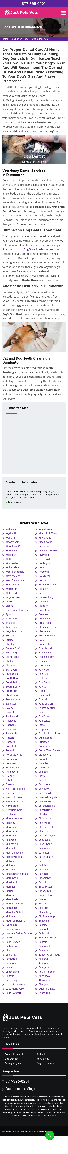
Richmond (11, 729)
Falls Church (46, 703)
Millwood (11, 839)
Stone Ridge (12, 657)
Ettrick (42, 725)
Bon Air (43, 903)
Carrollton (44, 852)
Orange (10, 776)
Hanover (43, 601)
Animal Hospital (14, 1054)
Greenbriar (44, 618)
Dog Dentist (11, 1058)
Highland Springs (48, 584)
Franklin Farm (46, 657)
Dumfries (44, 742)
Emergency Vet (13, 1063)
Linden (9, 950)
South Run (12, 678)
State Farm (12, 669)
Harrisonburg (46, 597)
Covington (44, 788)
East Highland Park (49, 733)
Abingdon (44, 984)
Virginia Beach (14, 597)
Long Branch (13, 942)
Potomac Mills (14, 754)
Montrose (11, 827)
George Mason (47, 635)
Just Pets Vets (22, 1131)
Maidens (10, 916)
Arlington (44, 967)
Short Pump (12, 695)
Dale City (44, 767)
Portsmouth (12, 759)
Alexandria (44, 980)
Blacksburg (45, 912)
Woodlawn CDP (14, 546)
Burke (42, 861)
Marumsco (12, 878)
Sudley (9, 640)
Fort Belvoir (45, 682)
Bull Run (43, 865)
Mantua (10, 895)
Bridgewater (45, 886)
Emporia (43, 729)
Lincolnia (11, 954)
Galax (42, 640)
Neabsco (11, 814)
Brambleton (45, 895)
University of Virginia (17, 610)
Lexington (11, 959)
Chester (43, 814)
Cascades (44, 848)
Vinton (9, 601)
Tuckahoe (11, 618)
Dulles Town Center (49, 750)
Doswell (43, 759)
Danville (43, 763)
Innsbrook (44, 546)
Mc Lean (10, 869)
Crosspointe (45, 784)
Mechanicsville (14, 852)
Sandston (11, 703)
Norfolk (10, 793)
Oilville (9, 780)
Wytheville (11, 533)
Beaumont (44, 946)
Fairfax (42, 712)
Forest (42, 686)
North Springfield (15, 788)
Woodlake (11, 550)
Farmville (44, 699)
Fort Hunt (44, 678)
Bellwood (44, 933)
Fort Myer (44, 669)
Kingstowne (45, 529)
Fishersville (45, 695)
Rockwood (12, 716)
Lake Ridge (12, 980)
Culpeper (43, 771)
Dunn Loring (45, 737)
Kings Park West (48, 533)
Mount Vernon (14, 818)
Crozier (42, 776)
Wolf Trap (11, 559)
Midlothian (12, 844)
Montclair (11, 835)
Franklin (43, 661)
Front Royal (45, 648)
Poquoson (11, 763)
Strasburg (11, 652)
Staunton (11, 665)
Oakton (10, 784)
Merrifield (11, 848)
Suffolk (10, 635)
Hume (42, 567)
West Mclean (13, 576)
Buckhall (43, 873)
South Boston (13, 686)
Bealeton (44, 950)
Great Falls (45, 622)
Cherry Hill (44, 823)
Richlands (11, 733)
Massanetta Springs (17, 873)
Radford (10, 742)
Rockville (11, 720)
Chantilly (44, 831)
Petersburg (12, 771)
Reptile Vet (42, 1058)
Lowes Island (13, 929)
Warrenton (11, 588)
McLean (10, 865)
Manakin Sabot (14, 912)
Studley (10, 644)
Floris (42, 691)
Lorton (9, 937)
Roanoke (11, 725)
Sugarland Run (14, 631)
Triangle (10, 622)
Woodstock (12, 542)
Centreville (44, 839)
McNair (10, 861)
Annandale (45, 976)
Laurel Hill (44, 993)
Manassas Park (14, 903)
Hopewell (44, 571)
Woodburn (11, 554)
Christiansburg (47, 805)
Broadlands (45, 878)
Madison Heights (15, 920)
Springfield (12, 674)
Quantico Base (47, 988)
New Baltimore (14, 810)
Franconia (44, 665)
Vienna (9, 605)
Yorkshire (11, 529)
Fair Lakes (44, 720)
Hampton (44, 605)
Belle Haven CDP (48, 937)
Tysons (10, 614)
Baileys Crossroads (49, 954)
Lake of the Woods (16, 984)
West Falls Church (16, 580)
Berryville (44, 920)
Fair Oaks (44, 716)
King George (45, 542)
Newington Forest (16, 801)
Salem (9, 708)
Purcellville (12, 746)
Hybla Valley (46, 559)
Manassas (11, 907)
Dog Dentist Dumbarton (36, 38)
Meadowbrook (14, 857)
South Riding (13, 682)
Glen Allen (44, 631)
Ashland (43, 959)
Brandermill (45, 891)
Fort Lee (43, 674)
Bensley (43, 925)
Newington (12, 805)
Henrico (43, 593)
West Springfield (15, 571)
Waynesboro (13, 584)
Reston (10, 737)
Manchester (12, 899)
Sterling (10, 661)
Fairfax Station (47, 708)
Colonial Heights (48, 797)
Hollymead (45, 576)
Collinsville (45, 801)
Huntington (45, 563)
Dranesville (45, 754)
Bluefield (43, 907)
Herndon (43, 588)
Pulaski (10, 750)
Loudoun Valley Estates (19, 933)
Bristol (42, 882)
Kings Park (45, 537)
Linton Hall (12, 946)
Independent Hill (48, 550)
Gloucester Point (48, 627)
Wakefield (11, 593)
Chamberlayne (47, 835)
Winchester (12, 563)
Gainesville (45, 644)
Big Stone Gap (47, 916)
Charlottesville (47, 827)
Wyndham (11, 537)
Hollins (42, 580)
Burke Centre (46, 857)
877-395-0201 (34, 3)
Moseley (10, 823)
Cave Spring (45, 844)
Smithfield (11, 691)
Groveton (44, 610)
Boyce (42, 899)
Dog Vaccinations (46, 1063)
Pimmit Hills (12, 767)
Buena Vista (45, 869)
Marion (10, 891)
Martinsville (12, 882)
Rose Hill (11, 712)
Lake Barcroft (13, 993)
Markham (11, 886)
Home (5, 38)
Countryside (45, 793)
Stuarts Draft (13, 648)
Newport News (14, 797)
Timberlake (12, 627)
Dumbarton (16, 38)
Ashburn (43, 963)
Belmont (43, 929)
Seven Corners (14, 699)
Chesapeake (45, 818)
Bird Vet (40, 1054)
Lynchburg (12, 925)
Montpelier (12, 831)
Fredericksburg (47, 652)
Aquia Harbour (47, 971)
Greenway (44, 614)
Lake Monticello (15, 988)
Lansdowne (12, 971)
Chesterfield (45, 810)
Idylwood (44, 554)
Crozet (42, 780)
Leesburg (11, 963)
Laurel (9, 967)
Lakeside (11, 976)
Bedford (43, 942)
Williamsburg (13, 567)
